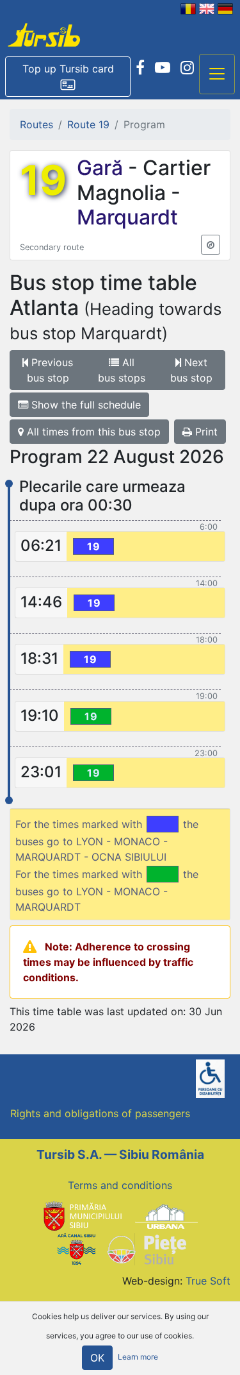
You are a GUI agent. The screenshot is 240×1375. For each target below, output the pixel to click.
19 (43, 180)
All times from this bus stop (92, 431)
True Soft (208, 1280)
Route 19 (88, 124)
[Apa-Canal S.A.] (76, 1248)
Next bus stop (191, 370)
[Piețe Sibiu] (146, 1248)
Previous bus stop (50, 370)
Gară (102, 167)
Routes (36, 124)
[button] (68, 76)
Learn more (138, 1357)
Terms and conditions (120, 1185)
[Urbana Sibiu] (166, 1216)
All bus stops (121, 370)
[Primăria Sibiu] (81, 1216)
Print (205, 431)
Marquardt (127, 217)
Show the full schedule (84, 404)
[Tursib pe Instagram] (187, 68)
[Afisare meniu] (217, 74)
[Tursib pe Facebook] (140, 68)
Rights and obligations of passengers (100, 1113)
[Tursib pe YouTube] (162, 68)
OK (97, 1357)
